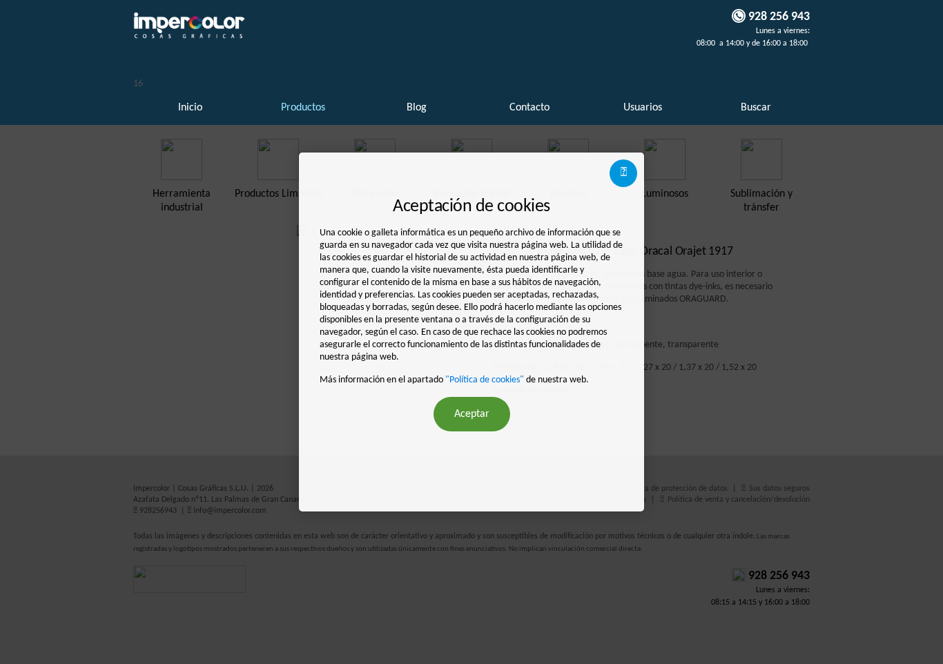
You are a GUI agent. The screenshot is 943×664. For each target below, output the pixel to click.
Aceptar (471, 414)
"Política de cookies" (484, 380)
